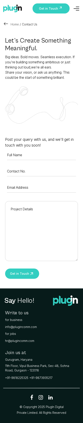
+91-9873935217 (41, 378)
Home (15, 24)
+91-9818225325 (16, 378)
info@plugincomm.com (21, 327)
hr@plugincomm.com (19, 341)
